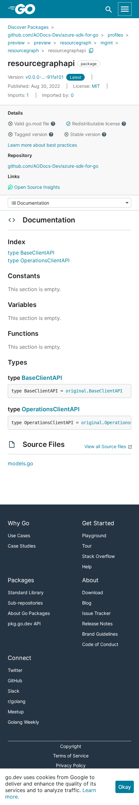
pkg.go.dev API (24, 623)
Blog (86, 603)
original (76, 390)
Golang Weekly (23, 722)
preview (16, 42)
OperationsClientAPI (51, 409)
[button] (10, 123)
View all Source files (105, 446)
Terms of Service (71, 755)
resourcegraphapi (67, 50)
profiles (115, 35)
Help (87, 566)
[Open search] (108, 9)
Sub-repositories (25, 603)
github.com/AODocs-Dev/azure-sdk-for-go (53, 35)
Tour (86, 546)
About (90, 580)
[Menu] (69, 203)
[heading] (27, 9)
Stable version (85, 134)
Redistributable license (96, 123)
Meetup (16, 711)
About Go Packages (29, 613)
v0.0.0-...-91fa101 (36, 77)
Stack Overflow (98, 556)
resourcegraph (75, 42)
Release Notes (97, 623)
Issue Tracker (96, 613)
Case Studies (22, 546)
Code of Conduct (100, 644)
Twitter (15, 670)
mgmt (107, 42)
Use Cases (19, 535)
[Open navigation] (124, 9)
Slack (13, 691)
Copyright (70, 746)
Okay (124, 787)
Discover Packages (28, 27)
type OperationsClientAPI (39, 260)
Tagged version (30, 134)
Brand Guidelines (100, 634)
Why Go (18, 523)
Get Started (98, 523)
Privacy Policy (71, 765)
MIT (96, 86)
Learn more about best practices (42, 145)
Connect (19, 657)
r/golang (17, 701)
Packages (21, 580)
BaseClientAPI (42, 377)
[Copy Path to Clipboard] (91, 50)
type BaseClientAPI (31, 252)
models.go (20, 463)
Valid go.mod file (31, 123)
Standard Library (26, 592)
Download (92, 592)
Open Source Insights (36, 187)
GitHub (15, 680)
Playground (94, 535)
